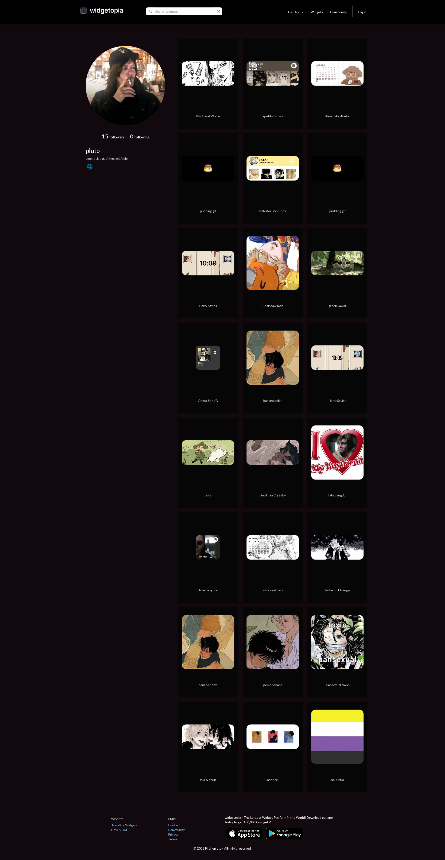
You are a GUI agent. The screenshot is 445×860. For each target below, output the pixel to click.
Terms (172, 839)
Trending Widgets (124, 825)
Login (362, 12)
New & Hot (119, 830)
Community (338, 12)
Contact (174, 825)
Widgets (317, 12)
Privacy (173, 834)
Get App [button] (294, 12)
